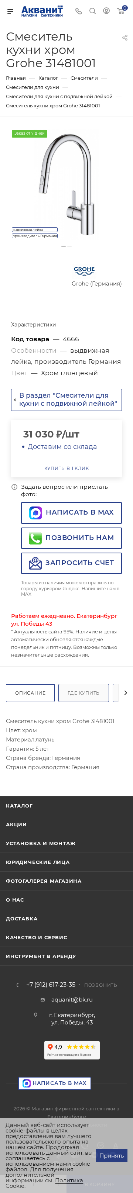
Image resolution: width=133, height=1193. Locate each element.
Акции (16, 824)
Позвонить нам (79, 538)
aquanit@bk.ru (72, 999)
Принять (111, 1155)
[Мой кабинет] (106, 11)
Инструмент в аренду (41, 956)
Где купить (84, 693)
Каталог (19, 806)
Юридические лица (38, 862)
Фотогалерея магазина (44, 881)
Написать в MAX (80, 512)
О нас (15, 900)
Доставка (21, 918)
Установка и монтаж (40, 843)
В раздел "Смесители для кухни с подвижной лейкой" (68, 399)
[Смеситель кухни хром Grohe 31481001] (66, 184)
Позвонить (100, 985)
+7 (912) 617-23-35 (50, 985)
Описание (30, 693)
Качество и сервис (36, 937)
